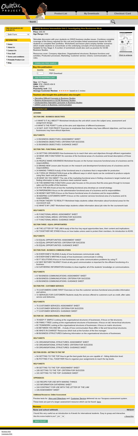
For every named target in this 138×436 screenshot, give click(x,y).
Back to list (40, 421)
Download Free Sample (45, 63)
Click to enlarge (125, 55)
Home (10, 44)
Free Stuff (11, 54)
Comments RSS (7, 434)
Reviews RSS (6, 431)
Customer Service (78, 398)
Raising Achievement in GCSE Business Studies (55, 100)
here (99, 402)
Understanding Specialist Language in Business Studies (58, 102)
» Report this (129, 416)
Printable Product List (16, 60)
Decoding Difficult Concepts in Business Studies (54, 98)
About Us (11, 47)
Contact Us (12, 50)
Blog (9, 63)
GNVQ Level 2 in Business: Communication (53, 105)
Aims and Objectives (57, 398)
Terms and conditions (16, 57)
